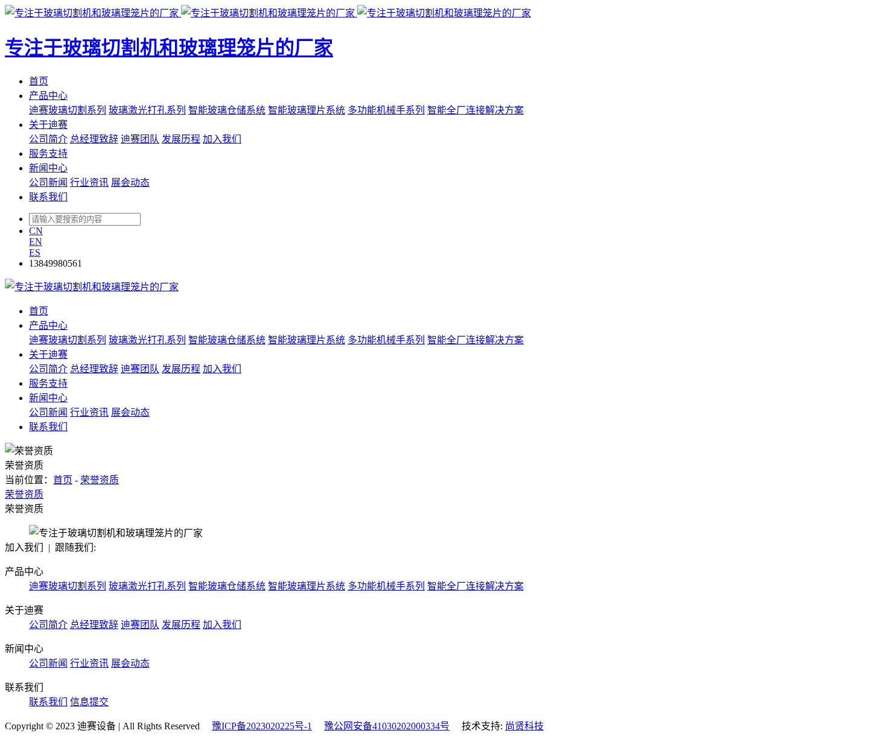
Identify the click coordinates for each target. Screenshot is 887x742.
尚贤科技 (524, 726)
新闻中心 (48, 168)
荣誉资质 (99, 480)
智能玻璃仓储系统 (226, 110)
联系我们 (48, 197)
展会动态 (130, 182)
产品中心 (48, 95)
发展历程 (181, 139)
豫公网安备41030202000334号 (387, 726)
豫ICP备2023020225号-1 (262, 726)
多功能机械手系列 (386, 110)
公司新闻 (48, 182)
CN (36, 231)
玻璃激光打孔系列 (147, 110)
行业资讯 (89, 182)
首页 (38, 81)
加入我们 (222, 139)
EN (35, 241)
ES (34, 252)
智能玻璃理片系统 (306, 110)
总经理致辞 (94, 139)
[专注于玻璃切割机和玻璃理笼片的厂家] (92, 287)
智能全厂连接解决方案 (475, 110)
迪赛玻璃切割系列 (67, 110)
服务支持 (48, 153)
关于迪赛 (48, 124)
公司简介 (48, 139)
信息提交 (89, 702)
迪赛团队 (140, 139)
